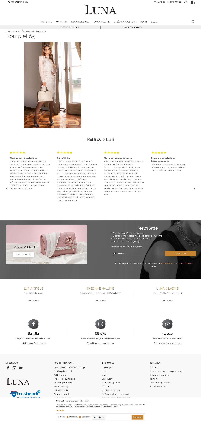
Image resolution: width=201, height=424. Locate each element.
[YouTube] (21, 367)
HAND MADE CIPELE (69, 27)
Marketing (85, 417)
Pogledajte (33, 301)
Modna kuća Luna (13, 31)
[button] (193, 21)
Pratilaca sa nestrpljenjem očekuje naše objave (100, 338)
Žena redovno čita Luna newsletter (167, 338)
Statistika (73, 417)
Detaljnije (60, 410)
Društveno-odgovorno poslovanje (166, 371)
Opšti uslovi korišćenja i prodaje (69, 367)
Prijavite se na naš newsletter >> (167, 343)
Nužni (62, 417)
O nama (154, 367)
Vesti (104, 371)
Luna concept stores (160, 382)
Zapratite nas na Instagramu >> (100, 343)
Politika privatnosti (63, 371)
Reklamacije (60, 375)
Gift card (106, 386)
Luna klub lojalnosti (111, 382)
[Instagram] (14, 367)
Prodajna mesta (158, 386)
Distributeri (107, 379)
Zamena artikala (62, 394)
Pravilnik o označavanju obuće (117, 398)
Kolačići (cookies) (62, 398)
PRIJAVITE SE (180, 253)
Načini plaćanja (61, 386)
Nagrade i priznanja (159, 375)
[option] (69, 27)
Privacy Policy (167, 263)
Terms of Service (185, 263)
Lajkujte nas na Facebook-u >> (33, 343)
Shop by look (28, 31)
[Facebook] (7, 367)
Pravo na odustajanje (64, 379)
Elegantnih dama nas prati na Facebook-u (33, 338)
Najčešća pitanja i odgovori (115, 394)
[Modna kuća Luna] (100, 9)
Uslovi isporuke (61, 390)
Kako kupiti (107, 367)
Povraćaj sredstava (63, 382)
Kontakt (153, 379)
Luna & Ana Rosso (132, 27)
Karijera (105, 375)
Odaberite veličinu (111, 390)
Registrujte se (174, 2)
